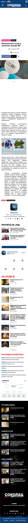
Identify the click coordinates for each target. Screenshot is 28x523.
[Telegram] (17, 218)
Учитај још (13, 349)
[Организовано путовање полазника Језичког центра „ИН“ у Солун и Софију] (5, 230)
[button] (26, 2)
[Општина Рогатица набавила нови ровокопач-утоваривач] (5, 451)
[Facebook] (6, 218)
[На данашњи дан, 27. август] (5, 282)
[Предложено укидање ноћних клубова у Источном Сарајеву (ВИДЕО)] (5, 290)
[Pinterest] (12, 218)
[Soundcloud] (15, 218)
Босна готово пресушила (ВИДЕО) (18, 325)
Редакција (14, 212)
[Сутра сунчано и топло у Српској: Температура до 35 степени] (5, 336)
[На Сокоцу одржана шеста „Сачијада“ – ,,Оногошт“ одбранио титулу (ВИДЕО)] (5, 464)
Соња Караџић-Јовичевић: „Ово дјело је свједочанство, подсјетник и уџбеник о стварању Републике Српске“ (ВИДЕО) (18, 472)
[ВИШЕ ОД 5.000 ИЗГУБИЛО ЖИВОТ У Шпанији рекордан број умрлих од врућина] (5, 308)
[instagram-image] (5, 260)
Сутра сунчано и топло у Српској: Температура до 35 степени (18, 335)
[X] (19, 218)
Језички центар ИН (11, 200)
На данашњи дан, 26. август (16, 297)
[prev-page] (2, 243)
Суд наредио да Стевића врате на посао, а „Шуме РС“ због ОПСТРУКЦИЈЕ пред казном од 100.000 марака (18, 317)
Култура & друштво (6, 40)
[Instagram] (8, 218)
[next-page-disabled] (5, 243)
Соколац (13, 40)
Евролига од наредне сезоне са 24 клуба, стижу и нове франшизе (18, 343)
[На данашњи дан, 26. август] (5, 300)
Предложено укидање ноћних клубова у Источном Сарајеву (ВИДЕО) (17, 290)
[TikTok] (18, 514)
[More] (18, 56)
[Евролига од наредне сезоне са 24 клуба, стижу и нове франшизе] (5, 344)
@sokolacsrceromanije (12, 252)
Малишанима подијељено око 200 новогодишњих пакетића (17, 237)
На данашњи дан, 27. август (16, 280)
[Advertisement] (14, 23)
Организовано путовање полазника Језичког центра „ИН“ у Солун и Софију (18, 229)
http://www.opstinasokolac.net (14, 214)
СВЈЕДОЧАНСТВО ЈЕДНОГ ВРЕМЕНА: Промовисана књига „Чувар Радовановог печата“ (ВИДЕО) (17, 480)
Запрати (23, 252)
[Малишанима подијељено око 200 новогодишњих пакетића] (5, 237)
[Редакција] (14, 207)
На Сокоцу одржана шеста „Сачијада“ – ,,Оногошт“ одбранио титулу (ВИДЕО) (17, 463)
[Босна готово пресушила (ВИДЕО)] (5, 328)
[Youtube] (21, 218)
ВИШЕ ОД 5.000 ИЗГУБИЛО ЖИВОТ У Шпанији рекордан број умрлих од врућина (18, 307)
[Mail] (10, 218)
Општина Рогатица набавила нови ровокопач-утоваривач (17, 450)
